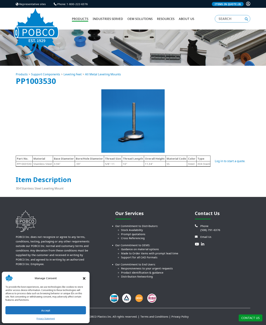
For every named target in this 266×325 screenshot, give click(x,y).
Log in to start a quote (230, 161)
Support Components (45, 74)
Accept (45, 310)
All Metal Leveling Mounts (103, 74)
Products (22, 74)
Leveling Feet (73, 74)
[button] (84, 278)
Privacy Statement (46, 318)
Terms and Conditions (154, 316)
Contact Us (250, 318)
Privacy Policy (180, 316)
